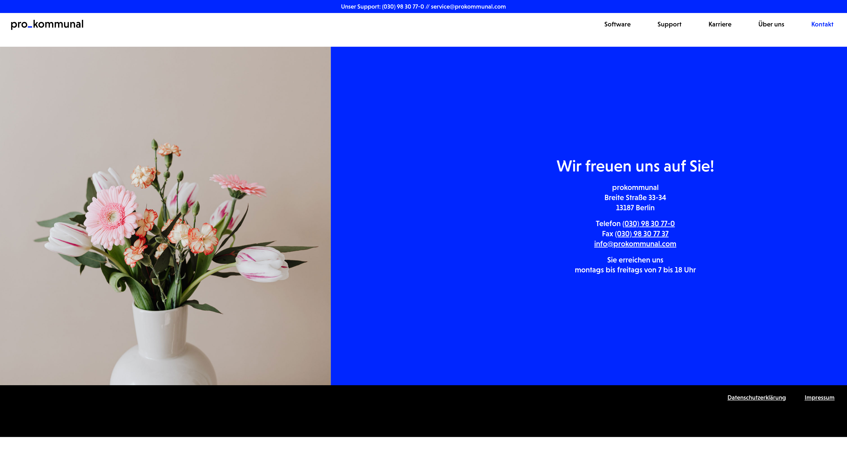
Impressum (820, 397)
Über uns (771, 24)
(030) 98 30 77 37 (642, 233)
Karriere (719, 24)
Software (617, 24)
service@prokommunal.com (468, 6)
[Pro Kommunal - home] (47, 25)
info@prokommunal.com (635, 243)
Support (670, 24)
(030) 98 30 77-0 (403, 6)
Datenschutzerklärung (756, 397)
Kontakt (822, 24)
